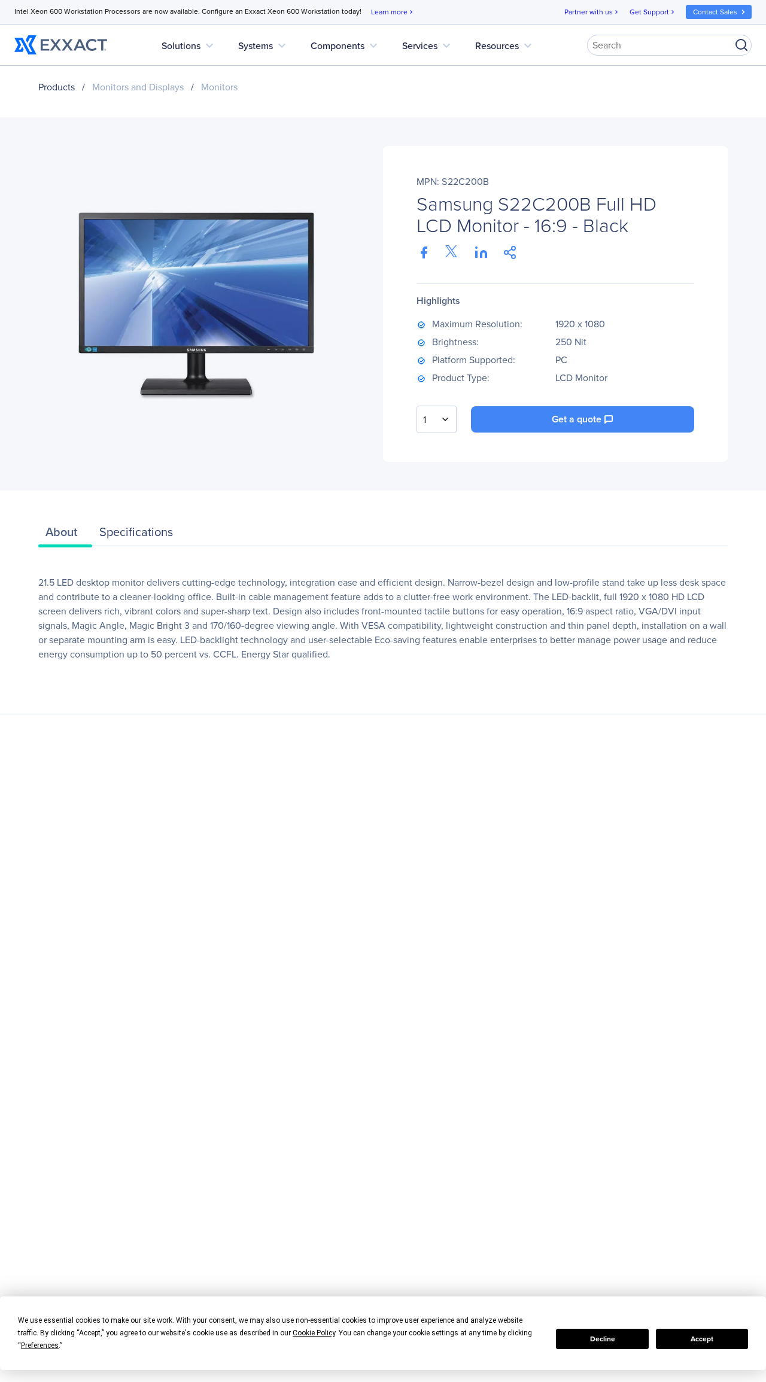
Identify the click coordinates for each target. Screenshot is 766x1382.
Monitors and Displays (138, 86)
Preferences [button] (40, 1345)
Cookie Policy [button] (314, 1333)
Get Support (653, 12)
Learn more (393, 12)
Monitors (219, 86)
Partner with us (592, 12)
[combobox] (437, 419)
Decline (602, 1339)
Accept (702, 1339)
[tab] (65, 535)
